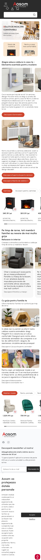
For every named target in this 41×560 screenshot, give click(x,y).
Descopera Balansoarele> (12, 381)
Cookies (11, 555)
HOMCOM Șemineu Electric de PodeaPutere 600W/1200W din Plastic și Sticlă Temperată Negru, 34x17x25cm (27, 220)
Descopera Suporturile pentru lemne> (18, 175)
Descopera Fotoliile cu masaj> (15, 292)
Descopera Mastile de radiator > (15, 181)
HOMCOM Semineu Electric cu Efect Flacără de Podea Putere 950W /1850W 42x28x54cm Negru (10, 220)
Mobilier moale (10, 393)
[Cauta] (34, 14)
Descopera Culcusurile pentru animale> (17, 347)
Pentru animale (26, 393)
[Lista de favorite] (7, 8)
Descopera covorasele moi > (13, 383)
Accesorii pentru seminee (25, 191)
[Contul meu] (12, 8)
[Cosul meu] (17, 8)
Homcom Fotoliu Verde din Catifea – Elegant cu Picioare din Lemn (26, 422)
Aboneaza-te (33, 469)
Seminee (7, 191)
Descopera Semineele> (13, 115)
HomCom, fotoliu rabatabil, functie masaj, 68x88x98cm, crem (9, 422)
